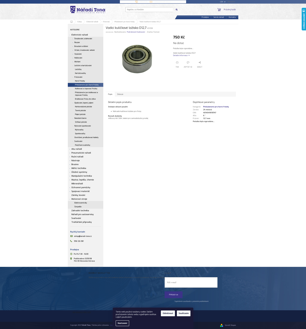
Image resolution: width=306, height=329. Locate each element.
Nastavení (122, 323)
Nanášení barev (80, 118)
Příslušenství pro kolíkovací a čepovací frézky (86, 93)
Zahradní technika (80, 210)
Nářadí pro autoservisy (82, 214)
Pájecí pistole (80, 114)
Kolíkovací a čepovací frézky (86, 89)
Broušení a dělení (81, 46)
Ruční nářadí (77, 156)
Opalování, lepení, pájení (83, 103)
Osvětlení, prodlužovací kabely (86, 137)
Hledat (178, 9)
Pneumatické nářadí (81, 152)
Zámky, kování (78, 195)
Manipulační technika (81, 176)
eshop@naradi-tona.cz (83, 236)
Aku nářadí (76, 149)
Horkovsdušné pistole (83, 107)
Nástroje (75, 160)
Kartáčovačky (80, 73)
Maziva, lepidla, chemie (82, 179)
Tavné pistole (80, 110)
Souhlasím (184, 313)
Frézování (78, 77)
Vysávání (78, 54)
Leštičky (78, 69)
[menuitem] (205, 17)
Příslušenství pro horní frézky (87, 85)
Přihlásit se (173, 295)
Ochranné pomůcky (80, 187)
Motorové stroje (79, 199)
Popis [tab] (110, 94)
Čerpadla (77, 207)
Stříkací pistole (81, 122)
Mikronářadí (77, 183)
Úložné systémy (79, 172)
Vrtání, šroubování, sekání (84, 50)
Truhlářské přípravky (81, 222)
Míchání (77, 62)
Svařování (78, 141)
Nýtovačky (79, 130)
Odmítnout (168, 313)
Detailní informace (180, 55)
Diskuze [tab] (120, 94)
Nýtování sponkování (82, 126)
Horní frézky (80, 81)
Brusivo (75, 164)
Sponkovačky (80, 133)
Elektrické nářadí (79, 34)
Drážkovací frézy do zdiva (85, 99)
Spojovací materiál (80, 191)
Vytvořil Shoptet (230, 325)
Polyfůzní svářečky (82, 145)
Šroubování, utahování (83, 39)
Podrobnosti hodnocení (136, 32)
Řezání (77, 42)
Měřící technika (78, 168)
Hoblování (78, 58)
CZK (221, 2)
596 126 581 (79, 241)
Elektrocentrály (80, 203)
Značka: (153, 32)
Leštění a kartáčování (82, 65)
